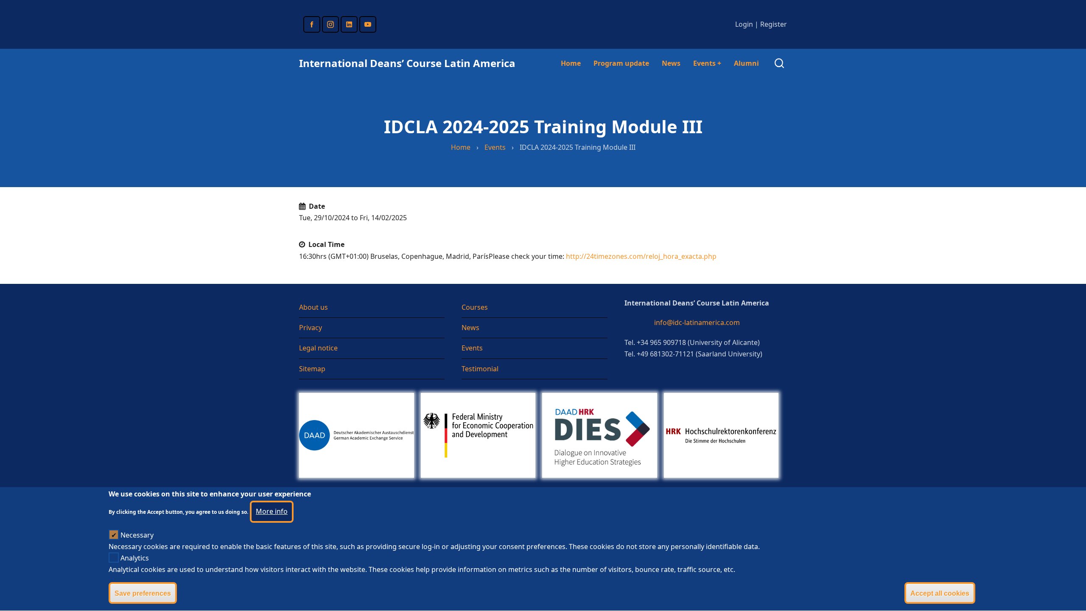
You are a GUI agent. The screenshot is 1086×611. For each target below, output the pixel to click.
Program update (621, 63)
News (671, 63)
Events (707, 63)
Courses (475, 307)
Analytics (134, 558)
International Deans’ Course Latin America (407, 63)
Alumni (746, 63)
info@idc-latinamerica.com (697, 322)
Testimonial (480, 368)
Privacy (310, 327)
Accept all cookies (939, 593)
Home (571, 63)
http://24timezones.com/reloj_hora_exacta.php (641, 256)
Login (744, 24)
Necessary (137, 535)
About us (313, 307)
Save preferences (143, 593)
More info (272, 511)
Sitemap (312, 368)
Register (773, 24)
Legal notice (318, 348)
